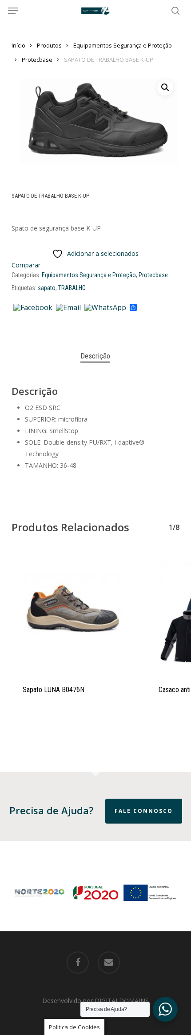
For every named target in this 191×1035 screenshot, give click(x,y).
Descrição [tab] (95, 355)
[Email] (68, 308)
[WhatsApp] (105, 308)
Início (18, 45)
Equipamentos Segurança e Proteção (122, 45)
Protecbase (37, 60)
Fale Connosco (144, 811)
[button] (13, 10)
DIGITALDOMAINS (122, 1000)
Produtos (49, 45)
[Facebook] (33, 308)
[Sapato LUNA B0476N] (73, 611)
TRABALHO (72, 287)
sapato (47, 287)
